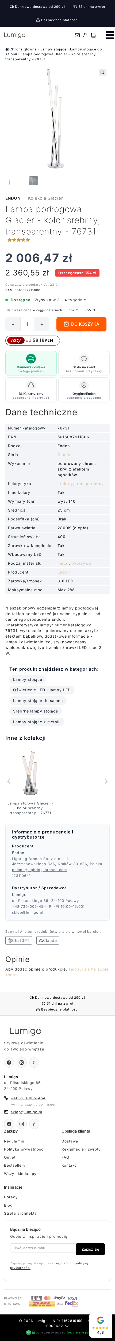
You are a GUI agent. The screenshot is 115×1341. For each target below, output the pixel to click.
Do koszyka (85, 324)
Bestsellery (15, 1165)
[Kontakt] (77, 35)
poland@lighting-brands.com (39, 870)
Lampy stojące (53, 49)
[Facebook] (9, 1062)
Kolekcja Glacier (45, 198)
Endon (13, 198)
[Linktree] (34, 1062)
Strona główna (24, 49)
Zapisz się (90, 1249)
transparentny (89, 483)
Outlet (10, 1157)
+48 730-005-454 (29, 906)
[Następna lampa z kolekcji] (106, 781)
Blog (8, 1205)
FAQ (65, 1157)
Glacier (64, 454)
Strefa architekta (20, 1213)
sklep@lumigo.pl (27, 912)
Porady (11, 1197)
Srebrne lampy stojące (35, 711)
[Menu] (109, 35)
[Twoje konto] (85, 35)
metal (63, 563)
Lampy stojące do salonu (38, 700)
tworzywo (81, 563)
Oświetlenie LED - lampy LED (42, 690)
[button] (102, 72)
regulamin (63, 1263)
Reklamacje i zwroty (81, 1149)
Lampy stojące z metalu (37, 721)
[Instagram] (22, 1062)
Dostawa (70, 1141)
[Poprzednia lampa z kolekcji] (9, 781)
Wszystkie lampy (20, 1173)
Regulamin (14, 1141)
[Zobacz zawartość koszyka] (93, 35)
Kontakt (69, 1165)
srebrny (65, 483)
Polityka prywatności (24, 1149)
